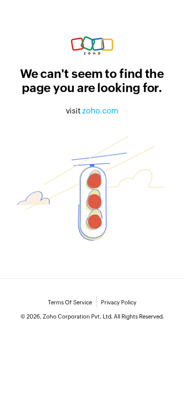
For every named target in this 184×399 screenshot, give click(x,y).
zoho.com (100, 110)
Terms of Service (70, 302)
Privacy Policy (119, 302)
